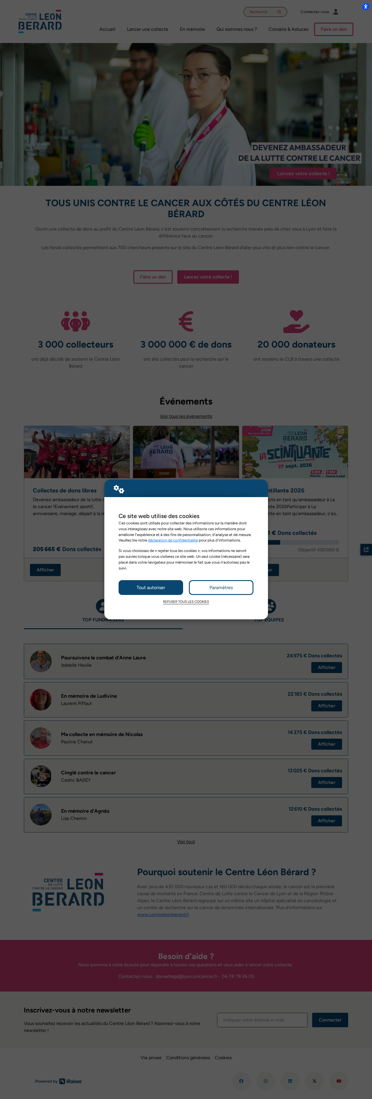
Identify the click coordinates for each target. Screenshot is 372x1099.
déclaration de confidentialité (173, 540)
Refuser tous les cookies (186, 602)
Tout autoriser (151, 587)
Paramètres (221, 587)
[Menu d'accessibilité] (365, 6)
